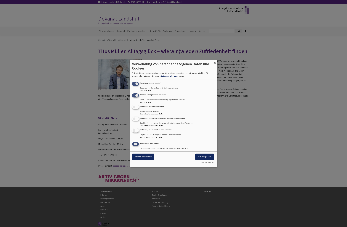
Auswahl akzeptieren (143, 156)
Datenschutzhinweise (169, 76)
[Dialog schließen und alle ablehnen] (215, 62)
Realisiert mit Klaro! (207, 163)
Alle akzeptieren (204, 156)
